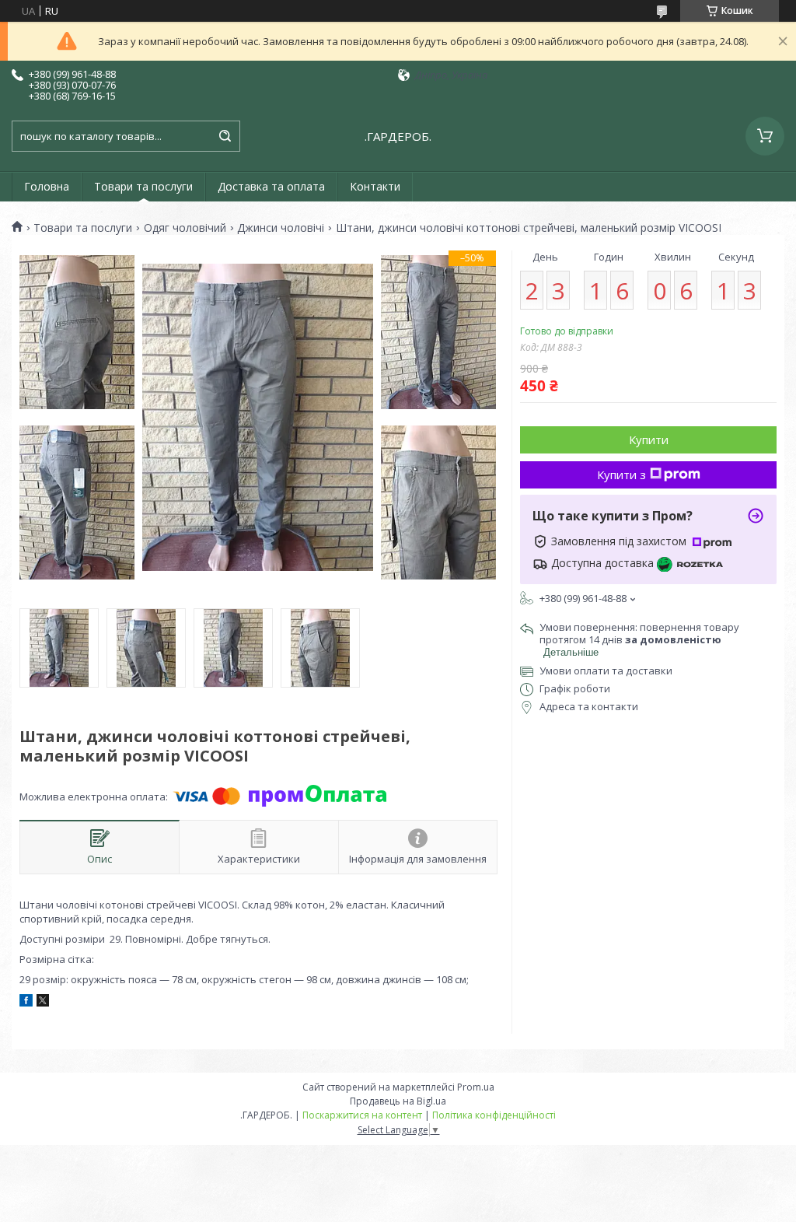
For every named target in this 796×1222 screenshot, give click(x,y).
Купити (649, 439)
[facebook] (26, 1003)
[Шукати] (224, 136)
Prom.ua (475, 1087)
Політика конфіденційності (494, 1115)
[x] (43, 1003)
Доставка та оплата (271, 186)
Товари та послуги (143, 186)
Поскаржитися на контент (362, 1115)
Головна (46, 186)
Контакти (375, 186)
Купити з (621, 474)
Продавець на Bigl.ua (398, 1101)
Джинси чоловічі (280, 228)
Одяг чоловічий (185, 228)
